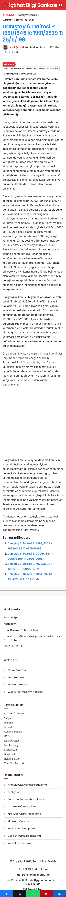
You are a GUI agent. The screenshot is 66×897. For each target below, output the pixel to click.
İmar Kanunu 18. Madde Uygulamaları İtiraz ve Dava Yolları (33, 882)
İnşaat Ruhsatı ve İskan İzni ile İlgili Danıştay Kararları (31, 69)
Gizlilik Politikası (17, 670)
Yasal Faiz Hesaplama (21, 843)
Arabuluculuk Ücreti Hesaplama (27, 784)
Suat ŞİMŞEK (11, 617)
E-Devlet (9, 727)
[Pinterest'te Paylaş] (46, 893)
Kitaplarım (10, 624)
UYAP (7, 736)
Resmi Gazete (11, 740)
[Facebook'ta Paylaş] (6, 893)
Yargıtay (8, 718)
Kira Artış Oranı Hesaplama (24, 814)
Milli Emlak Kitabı (14, 646)
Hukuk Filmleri (12, 758)
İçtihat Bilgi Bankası (33, 5)
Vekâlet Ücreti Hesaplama (24, 835)
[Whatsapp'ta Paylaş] (33, 893)
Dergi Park (10, 754)
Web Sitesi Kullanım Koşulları (25, 692)
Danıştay (8, 722)
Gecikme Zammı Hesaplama (26, 799)
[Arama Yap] (60, 5)
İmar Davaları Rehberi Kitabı (21, 630)
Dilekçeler (14, 792)
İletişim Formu (16, 677)
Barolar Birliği (11, 745)
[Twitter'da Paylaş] (19, 893)
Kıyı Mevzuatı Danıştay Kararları (20, 74)
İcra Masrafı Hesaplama (23, 806)
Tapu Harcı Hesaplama (22, 828)
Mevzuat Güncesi (18, 684)
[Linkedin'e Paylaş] (59, 893)
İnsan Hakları (11, 749)
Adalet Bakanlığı (13, 731)
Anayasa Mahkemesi (15, 713)
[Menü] (5, 5)
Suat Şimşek (17, 47)
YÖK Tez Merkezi (14, 763)
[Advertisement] (33, 423)
